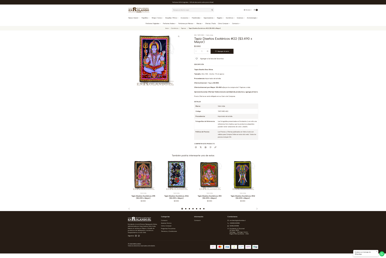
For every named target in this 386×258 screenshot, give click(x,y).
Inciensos (240, 18)
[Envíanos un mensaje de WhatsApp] (381, 253)
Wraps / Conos (157, 18)
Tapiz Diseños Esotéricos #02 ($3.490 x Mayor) (243, 197)
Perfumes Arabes (169, 23)
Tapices (183, 28)
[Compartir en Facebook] (196, 147)
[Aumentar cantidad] (207, 51)
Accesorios (184, 18)
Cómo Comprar (223, 23)
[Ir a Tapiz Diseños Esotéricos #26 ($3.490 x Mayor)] (176, 175)
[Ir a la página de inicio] (139, 10)
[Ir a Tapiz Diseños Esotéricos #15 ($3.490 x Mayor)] (143, 175)
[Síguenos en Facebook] (139, 236)
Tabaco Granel (133, 18)
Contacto (235, 23)
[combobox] (193, 10)
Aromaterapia (251, 18)
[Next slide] (256, 209)
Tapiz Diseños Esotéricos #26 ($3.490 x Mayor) (176, 197)
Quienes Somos (166, 223)
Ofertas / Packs (210, 23)
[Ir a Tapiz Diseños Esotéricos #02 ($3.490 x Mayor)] (242, 175)
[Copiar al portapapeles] (215, 147)
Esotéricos (229, 18)
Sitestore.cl (150, 248)
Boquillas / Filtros (171, 18)
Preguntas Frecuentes (168, 228)
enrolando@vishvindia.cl (237, 220)
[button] (182, 209)
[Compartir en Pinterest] (210, 147)
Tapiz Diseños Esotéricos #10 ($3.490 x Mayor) (210, 197)
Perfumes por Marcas (185, 23)
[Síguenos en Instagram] (136, 236)
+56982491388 (235, 223)
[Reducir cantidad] (196, 51)
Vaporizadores (208, 18)
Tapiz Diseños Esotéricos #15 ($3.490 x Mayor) (143, 197)
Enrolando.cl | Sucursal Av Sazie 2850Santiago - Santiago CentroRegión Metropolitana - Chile (239, 231)
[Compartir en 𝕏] (200, 147)
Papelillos (145, 18)
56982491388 (234, 226)
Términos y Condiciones (169, 231)
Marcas (199, 23)
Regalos (219, 18)
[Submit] (212, 10)
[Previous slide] (129, 209)
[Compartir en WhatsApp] (205, 147)
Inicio (167, 28)
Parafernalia (196, 18)
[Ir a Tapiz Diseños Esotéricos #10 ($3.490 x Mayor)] (209, 175)
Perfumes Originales (152, 23)
